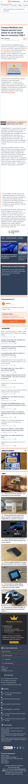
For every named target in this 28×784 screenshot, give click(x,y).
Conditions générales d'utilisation (9, 757)
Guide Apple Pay (5, 732)
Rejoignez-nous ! (14, 642)
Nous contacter (4, 762)
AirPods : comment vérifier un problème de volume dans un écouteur (13, 728)
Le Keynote (3, 669)
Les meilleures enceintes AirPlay (10, 678)
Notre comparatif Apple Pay (9, 682)
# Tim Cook (13, 5)
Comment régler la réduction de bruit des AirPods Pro (13, 738)
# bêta (20, 5)
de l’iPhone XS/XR (10, 92)
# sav (3, 238)
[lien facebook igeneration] (17, 748)
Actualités (6, 328)
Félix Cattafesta (5, 38)
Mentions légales (5, 755)
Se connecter (14, 321)
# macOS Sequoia (11, 238)
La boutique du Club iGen (7, 670)
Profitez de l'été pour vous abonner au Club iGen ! (13, 10)
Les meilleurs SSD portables (9, 680)
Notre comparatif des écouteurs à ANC (12, 684)
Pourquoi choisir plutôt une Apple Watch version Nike (13, 733)
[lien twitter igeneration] (20, 748)
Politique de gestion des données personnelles (12, 758)
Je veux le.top (4, 668)
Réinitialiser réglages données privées (14, 774)
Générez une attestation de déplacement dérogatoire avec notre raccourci (13, 740)
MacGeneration (8, 655)
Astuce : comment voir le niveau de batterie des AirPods (12, 736)
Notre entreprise (5, 761)
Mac (25, 39)
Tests (4, 474)
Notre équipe (4, 760)
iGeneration (7, 659)
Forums (3, 666)
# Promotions (5, 5)
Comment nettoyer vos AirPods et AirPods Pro (12, 730)
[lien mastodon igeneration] (14, 748)
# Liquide (20, 238)
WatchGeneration (9, 663)
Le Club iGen (8, 651)
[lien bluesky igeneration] (23, 748)
